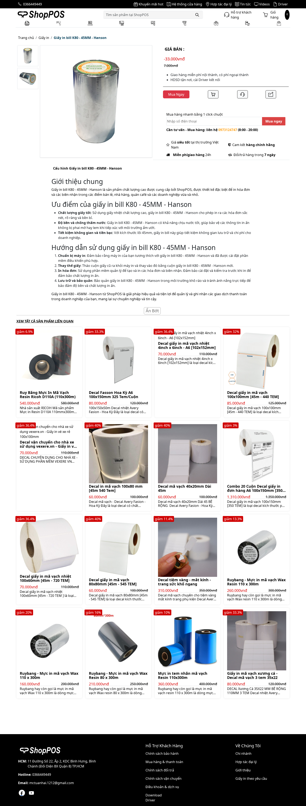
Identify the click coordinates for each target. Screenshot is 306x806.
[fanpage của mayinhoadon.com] (22, 793)
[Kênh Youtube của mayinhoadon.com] (31, 793)
